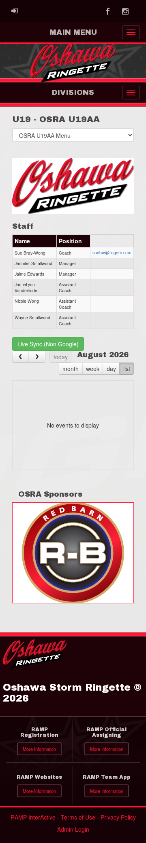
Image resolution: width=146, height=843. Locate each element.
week (92, 369)
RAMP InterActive (33, 817)
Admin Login (73, 829)
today (61, 357)
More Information (39, 749)
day (111, 369)
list (126, 369)
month (70, 369)
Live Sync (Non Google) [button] (48, 344)
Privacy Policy (118, 817)
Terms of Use (78, 817)
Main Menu (73, 32)
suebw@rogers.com (111, 252)
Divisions (73, 93)
